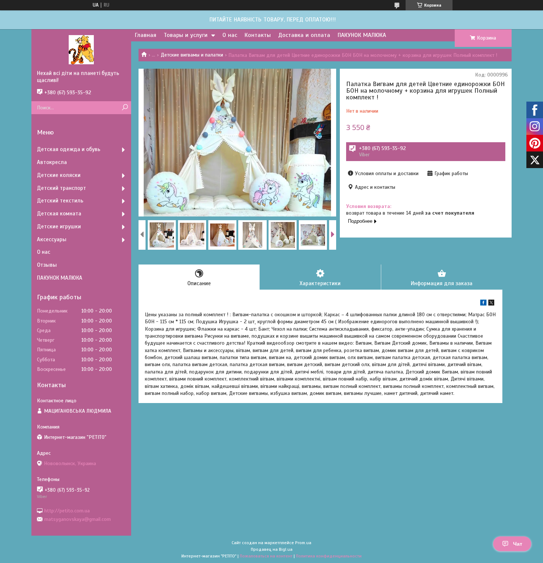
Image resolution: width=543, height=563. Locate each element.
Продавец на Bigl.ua (272, 549)
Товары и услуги (186, 35)
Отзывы (47, 265)
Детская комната (59, 213)
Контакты (258, 35)
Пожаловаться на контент (266, 556)
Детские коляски (59, 175)
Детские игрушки (59, 226)
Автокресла (52, 162)
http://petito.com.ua (67, 510)
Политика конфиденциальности (329, 556)
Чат (517, 544)
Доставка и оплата (304, 35)
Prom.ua (303, 542)
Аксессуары (51, 239)
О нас (229, 35)
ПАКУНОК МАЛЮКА (362, 35)
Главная (145, 35)
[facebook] (483, 304)
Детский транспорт (61, 188)
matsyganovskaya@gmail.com (77, 519)
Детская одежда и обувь (68, 149)
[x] (491, 304)
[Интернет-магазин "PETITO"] (81, 49)
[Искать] (124, 107)
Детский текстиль (60, 200)
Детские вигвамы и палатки (192, 55)
